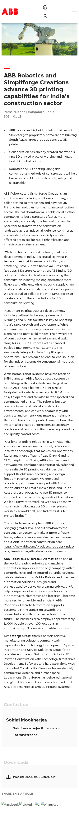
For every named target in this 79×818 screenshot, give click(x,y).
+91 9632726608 (25, 735)
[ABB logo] (10, 11)
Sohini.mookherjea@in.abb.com (36, 728)
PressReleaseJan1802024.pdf (34, 777)
